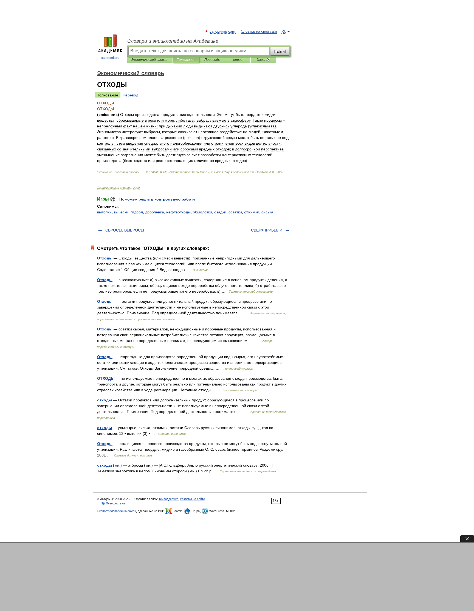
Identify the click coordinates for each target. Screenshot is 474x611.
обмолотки (202, 212)
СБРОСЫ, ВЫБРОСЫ (124, 230)
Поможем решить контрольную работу (157, 199)
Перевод (130, 95)
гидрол (137, 212)
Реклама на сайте (192, 499)
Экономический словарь (149, 60)
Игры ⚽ (263, 60)
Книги (237, 60)
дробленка (154, 212)
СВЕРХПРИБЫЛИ (266, 230)
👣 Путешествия (113, 503)
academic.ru (110, 58)
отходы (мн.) (110, 465)
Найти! (280, 51)
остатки (235, 212)
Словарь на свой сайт (259, 31)
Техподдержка (168, 499)
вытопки (104, 212)
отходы (104, 400)
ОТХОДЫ (106, 378)
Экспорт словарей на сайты (116, 511)
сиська (267, 212)
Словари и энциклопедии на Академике (172, 41)
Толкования (186, 60)
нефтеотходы (178, 212)
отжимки (251, 212)
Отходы (104, 258)
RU (283, 31)
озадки (220, 212)
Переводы (212, 60)
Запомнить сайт (223, 31)
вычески (121, 212)
